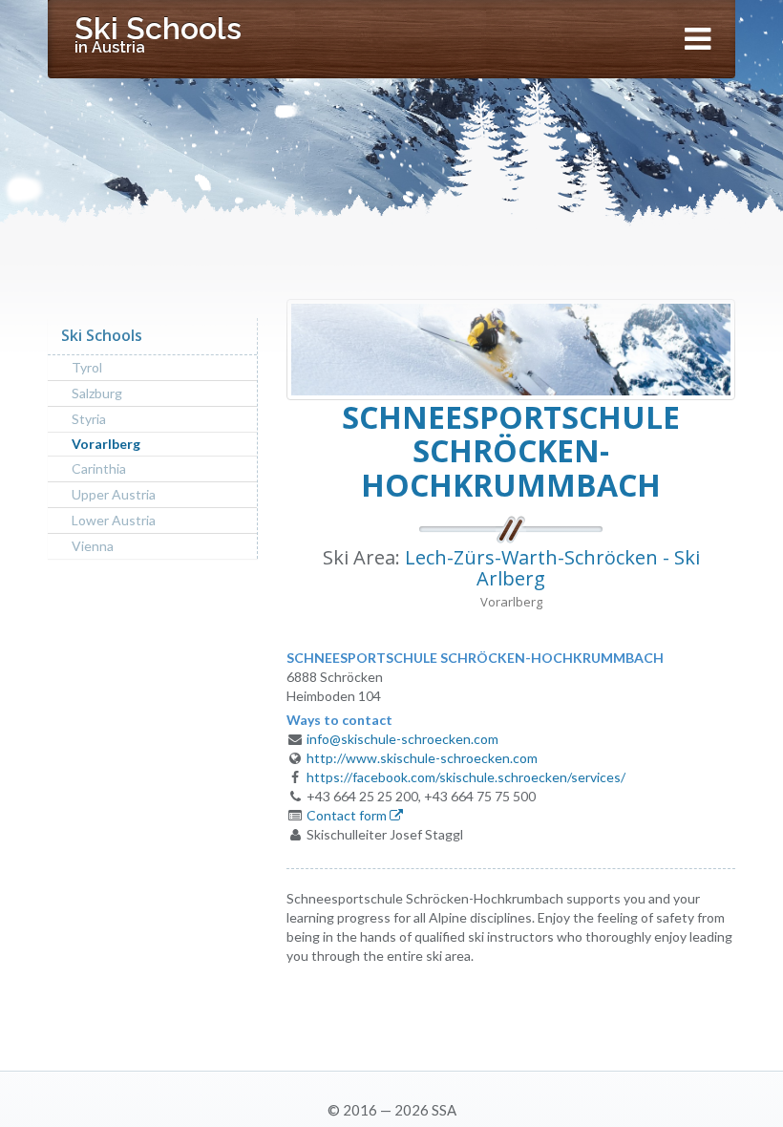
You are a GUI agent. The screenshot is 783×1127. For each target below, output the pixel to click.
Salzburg (97, 393)
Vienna (93, 546)
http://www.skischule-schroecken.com (422, 758)
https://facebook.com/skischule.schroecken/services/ (466, 777)
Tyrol (87, 367)
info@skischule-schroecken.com (402, 739)
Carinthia (99, 468)
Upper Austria (114, 494)
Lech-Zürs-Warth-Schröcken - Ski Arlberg (552, 567)
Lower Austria (114, 520)
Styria (89, 419)
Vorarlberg (106, 444)
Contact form (348, 815)
